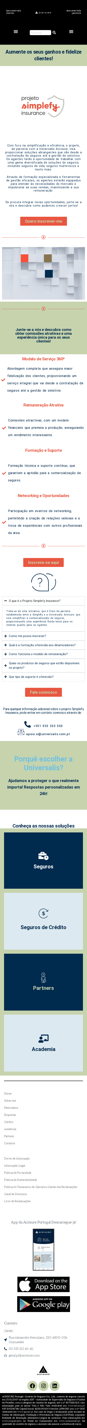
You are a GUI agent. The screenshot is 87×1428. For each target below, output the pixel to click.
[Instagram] (43, 1386)
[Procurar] (54, 32)
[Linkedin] (55, 1386)
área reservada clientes (13, 12)
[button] (16, 31)
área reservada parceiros (73, 12)
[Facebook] (32, 1386)
